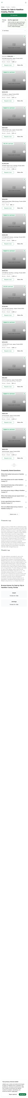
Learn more (14, 1091)
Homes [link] (2, 7)
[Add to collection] (24, 36)
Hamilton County (14, 7)
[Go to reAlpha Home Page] (5, 2)
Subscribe (14, 15)
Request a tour (8, 65)
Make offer (20, 65)
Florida (8, 7)
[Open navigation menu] (26, 2)
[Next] (24, 44)
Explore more (13, 514)
